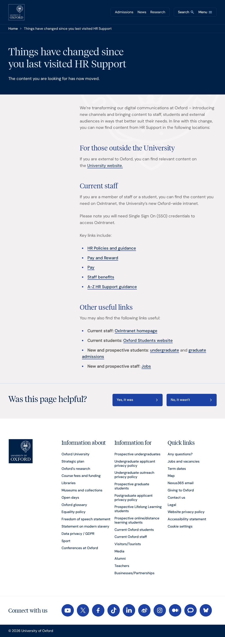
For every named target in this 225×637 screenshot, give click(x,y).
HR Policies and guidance (111, 248)
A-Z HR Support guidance (112, 286)
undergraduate (164, 350)
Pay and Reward (102, 258)
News (142, 12)
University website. (105, 165)
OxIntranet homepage (136, 330)
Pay (90, 267)
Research (157, 12)
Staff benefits (100, 277)
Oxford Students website (148, 340)
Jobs (146, 366)
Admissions (124, 12)
